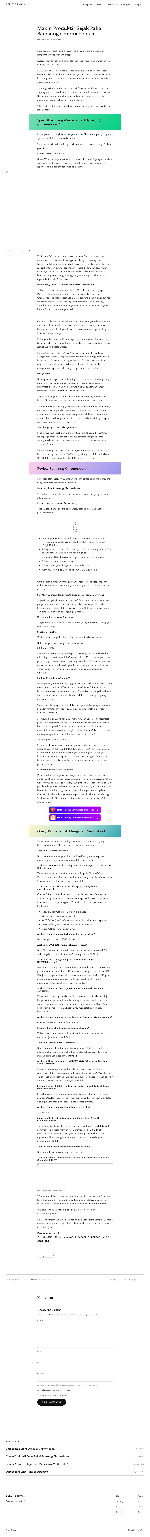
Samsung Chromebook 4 (46, 1256)
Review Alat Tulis (58, 39)
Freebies (100, 4)
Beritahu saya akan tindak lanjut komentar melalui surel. (56, 1390)
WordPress (140, 1530)
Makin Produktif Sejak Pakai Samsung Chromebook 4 (38, 1456)
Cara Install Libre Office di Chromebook (124, 1279)
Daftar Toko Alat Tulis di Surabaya (27, 1471)
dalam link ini (72, 138)
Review (110, 4)
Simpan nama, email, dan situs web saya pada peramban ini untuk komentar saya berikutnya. (68, 1385)
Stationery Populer (122, 4)
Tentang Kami (138, 4)
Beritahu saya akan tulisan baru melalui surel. (53, 1395)
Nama (39, 1351)
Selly (46, 39)
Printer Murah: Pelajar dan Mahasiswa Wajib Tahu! (30, 1279)
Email (39, 1362)
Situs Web (40, 1373)
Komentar (41, 1320)
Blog (51, 39)
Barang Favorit (88, 4)
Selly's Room (16, 4)
